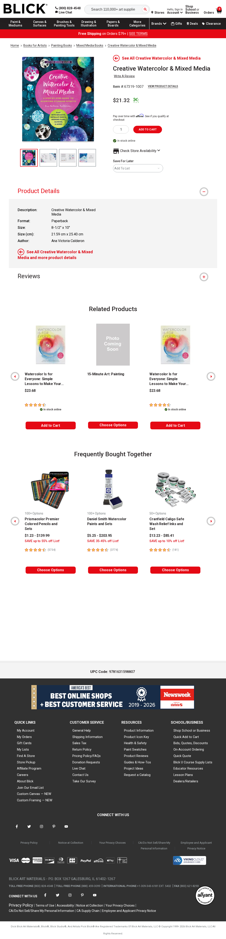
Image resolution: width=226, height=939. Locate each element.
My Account (25, 730)
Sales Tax (79, 743)
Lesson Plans (183, 775)
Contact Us (80, 775)
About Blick (25, 781)
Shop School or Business (191, 730)
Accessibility (65, 905)
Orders (209, 12)
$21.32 (121, 100)
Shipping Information (87, 737)
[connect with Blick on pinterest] (53, 829)
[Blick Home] (26, 9)
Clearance (213, 23)
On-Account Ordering (188, 749)
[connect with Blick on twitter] (29, 829)
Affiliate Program (29, 768)
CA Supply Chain (88, 911)
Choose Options (113, 425)
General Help (81, 730)
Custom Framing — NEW (34, 800)
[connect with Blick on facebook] (16, 829)
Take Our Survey (84, 781)
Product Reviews (136, 756)
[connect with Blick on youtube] (66, 829)
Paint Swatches (135, 749)
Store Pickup (26, 762)
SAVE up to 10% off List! (166, 541)
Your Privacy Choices (112, 842)
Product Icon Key (136, 737)
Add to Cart (50, 425)
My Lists (23, 749)
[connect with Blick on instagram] (41, 829)
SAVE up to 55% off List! (42, 541)
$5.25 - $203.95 (99, 535)
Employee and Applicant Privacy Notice (196, 845)
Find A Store (26, 756)
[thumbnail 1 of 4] (29, 158)
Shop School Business (192, 9)
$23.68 (30, 391)
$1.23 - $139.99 (37, 535)
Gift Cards (24, 743)
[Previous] (15, 376)
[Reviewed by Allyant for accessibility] (205, 896)
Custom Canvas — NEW (34, 794)
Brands (156, 23)
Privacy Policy (29, 842)
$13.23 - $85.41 (161, 535)
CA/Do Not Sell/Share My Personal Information (154, 845)
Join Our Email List (30, 788)
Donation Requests (86, 762)
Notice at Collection (70, 842)
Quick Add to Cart (186, 737)
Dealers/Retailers (185, 781)
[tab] (113, 191)
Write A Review (124, 76)
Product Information (139, 730)
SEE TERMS (138, 34)
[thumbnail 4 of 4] (87, 158)
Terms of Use (45, 905)
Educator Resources (188, 768)
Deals (194, 23)
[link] (63, 12)
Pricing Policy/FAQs (86, 756)
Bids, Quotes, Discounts (190, 743)
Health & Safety (135, 743)
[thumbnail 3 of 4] (68, 158)
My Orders (24, 737)
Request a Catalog (137, 775)
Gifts (178, 23)
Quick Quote (182, 756)
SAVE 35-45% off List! (103, 541)
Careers (22, 775)
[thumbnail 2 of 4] (48, 158)
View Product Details (163, 86)
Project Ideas (133, 768)
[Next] (211, 376)
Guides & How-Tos (137, 762)
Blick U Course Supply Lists (192, 762)
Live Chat (78, 768)
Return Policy (81, 749)
